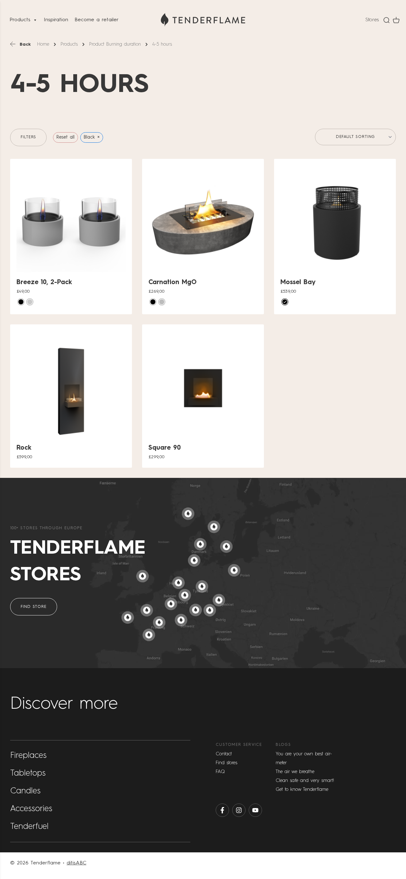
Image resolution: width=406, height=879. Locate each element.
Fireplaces (28, 756)
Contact (224, 754)
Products (69, 44)
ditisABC (76, 863)
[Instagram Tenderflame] (239, 810)
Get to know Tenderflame (302, 789)
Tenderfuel (29, 827)
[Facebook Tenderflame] (222, 810)
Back (25, 44)
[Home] (203, 20)
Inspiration (56, 20)
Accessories (31, 809)
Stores (372, 20)
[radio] (21, 302)
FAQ (220, 771)
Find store (34, 607)
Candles (25, 791)
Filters (28, 137)
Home (43, 44)
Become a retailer (97, 20)
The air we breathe (295, 771)
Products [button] (20, 20)
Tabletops (28, 773)
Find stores (226, 762)
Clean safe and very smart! (305, 780)
